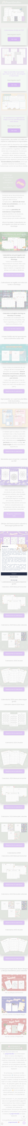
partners (12, 548)
